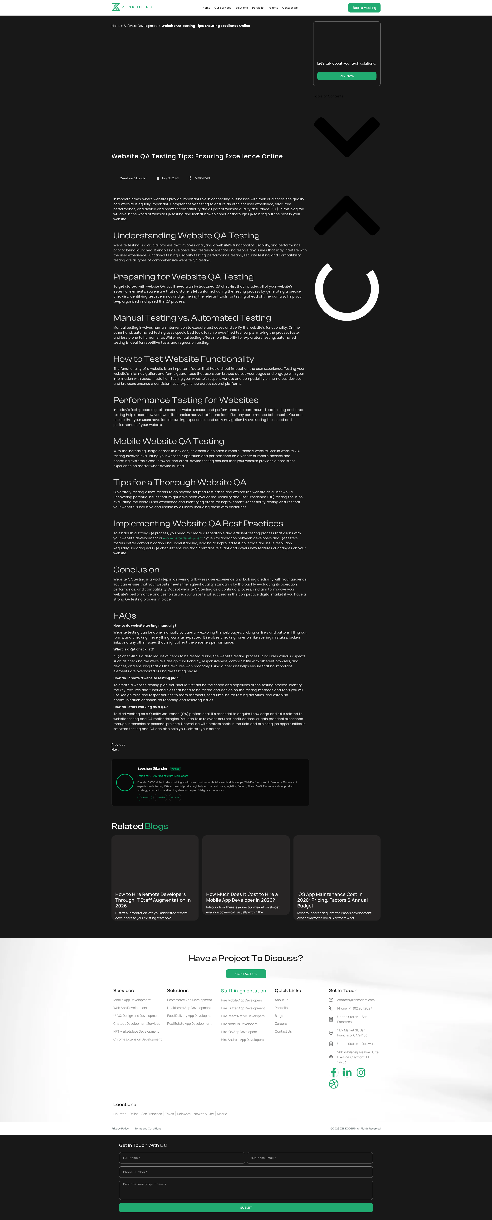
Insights (273, 7)
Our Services (222, 7)
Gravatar (144, 797)
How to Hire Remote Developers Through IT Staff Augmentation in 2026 (153, 900)
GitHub (175, 797)
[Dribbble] (334, 1084)
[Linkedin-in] (347, 1073)
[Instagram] (361, 1073)
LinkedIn (160, 797)
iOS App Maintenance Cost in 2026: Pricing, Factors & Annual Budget (332, 900)
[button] (347, 138)
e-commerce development (183, 538)
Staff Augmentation (243, 990)
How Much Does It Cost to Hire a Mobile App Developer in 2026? (242, 897)
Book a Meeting (364, 7)
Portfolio (258, 7)
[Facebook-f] (334, 1073)
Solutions (241, 7)
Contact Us (290, 7)
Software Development (141, 25)
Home (206, 7)
